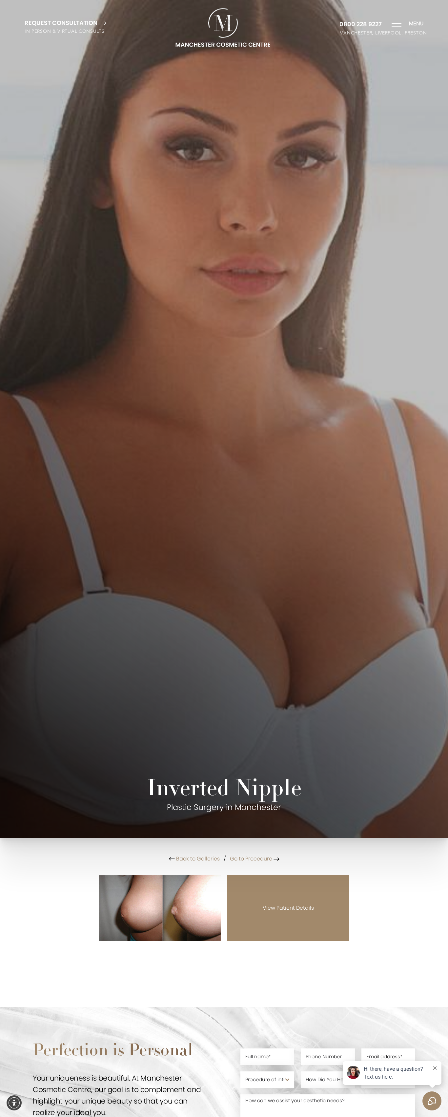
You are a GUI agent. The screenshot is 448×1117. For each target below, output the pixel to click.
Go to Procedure (252, 858)
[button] (14, 1102)
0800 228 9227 (360, 24)
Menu (416, 23)
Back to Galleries (197, 858)
